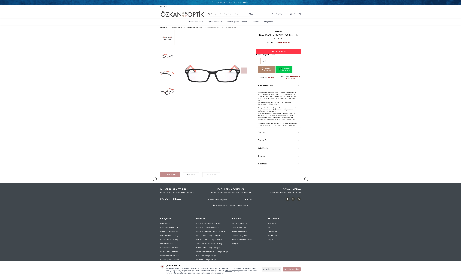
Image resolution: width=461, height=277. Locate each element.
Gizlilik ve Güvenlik (240, 231)
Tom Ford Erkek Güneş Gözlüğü (209, 244)
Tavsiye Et (262, 140)
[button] (244, 71)
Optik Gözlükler (176, 27)
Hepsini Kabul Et (291, 269)
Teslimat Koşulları (239, 235)
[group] (212, 70)
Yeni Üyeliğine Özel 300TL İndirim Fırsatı (232, 2)
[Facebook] (287, 199)
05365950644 (170, 199)
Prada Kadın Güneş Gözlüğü (208, 235)
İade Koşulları (263, 148)
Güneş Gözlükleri (195, 22)
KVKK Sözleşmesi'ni (222, 205)
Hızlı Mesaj (262, 164)
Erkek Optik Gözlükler (169, 252)
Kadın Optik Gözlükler (169, 248)
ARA (251, 14)
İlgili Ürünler (191, 175)
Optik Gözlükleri (215, 22)
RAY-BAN (278, 31)
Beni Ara (261, 156)
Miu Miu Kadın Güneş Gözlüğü (209, 239)
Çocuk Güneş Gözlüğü (169, 239)
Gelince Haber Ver (278, 51)
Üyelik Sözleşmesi (239, 223)
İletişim (235, 244)
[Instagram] (293, 199)
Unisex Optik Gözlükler (169, 256)
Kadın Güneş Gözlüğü (169, 227)
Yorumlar (262, 132)
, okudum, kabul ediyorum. (232, 205)
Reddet (228, 271)
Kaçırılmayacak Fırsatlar (237, 22)
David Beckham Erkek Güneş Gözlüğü (212, 252)
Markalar (255, 22)
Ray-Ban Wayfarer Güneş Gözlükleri (211, 231)
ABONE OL (248, 200)
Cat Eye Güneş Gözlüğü (206, 256)
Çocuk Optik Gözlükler (169, 260)
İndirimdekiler (274, 235)
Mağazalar (268, 22)
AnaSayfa (272, 223)
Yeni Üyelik (272, 231)
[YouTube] (299, 199)
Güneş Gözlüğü (166, 223)
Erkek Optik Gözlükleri (195, 27)
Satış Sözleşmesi (239, 227)
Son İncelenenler (170, 175)
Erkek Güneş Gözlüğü (169, 231)
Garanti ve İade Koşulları (242, 239)
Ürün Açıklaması (265, 85)
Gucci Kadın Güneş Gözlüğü (208, 248)
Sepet (270, 239)
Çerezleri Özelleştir (271, 269)
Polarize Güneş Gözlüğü (206, 260)
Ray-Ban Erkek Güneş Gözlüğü (209, 227)
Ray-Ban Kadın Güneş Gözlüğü (209, 223)
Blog (270, 227)
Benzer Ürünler (211, 175)
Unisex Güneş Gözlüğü (169, 235)
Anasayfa (163, 27)
